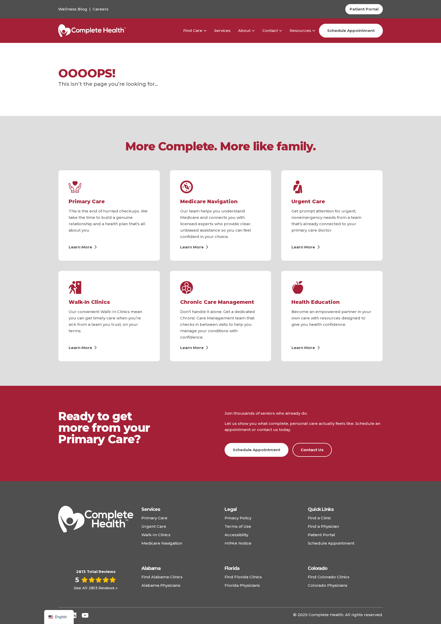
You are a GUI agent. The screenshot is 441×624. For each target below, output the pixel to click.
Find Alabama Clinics (161, 576)
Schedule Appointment (351, 30)
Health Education (315, 302)
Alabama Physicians (160, 585)
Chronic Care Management (217, 302)
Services (222, 30)
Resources (300, 30)
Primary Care (87, 201)
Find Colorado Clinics (328, 576)
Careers (100, 9)
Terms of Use (238, 526)
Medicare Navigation (209, 201)
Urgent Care (308, 201)
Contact (270, 30)
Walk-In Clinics (89, 302)
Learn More (81, 247)
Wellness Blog (72, 9)
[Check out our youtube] (85, 615)
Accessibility (236, 534)
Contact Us (312, 449)
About (244, 30)
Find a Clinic (319, 517)
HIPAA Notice (238, 543)
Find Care (192, 30)
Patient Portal (321, 534)
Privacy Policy (238, 517)
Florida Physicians (242, 585)
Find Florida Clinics (243, 576)
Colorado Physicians (327, 585)
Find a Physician (323, 526)
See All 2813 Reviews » (96, 587)
